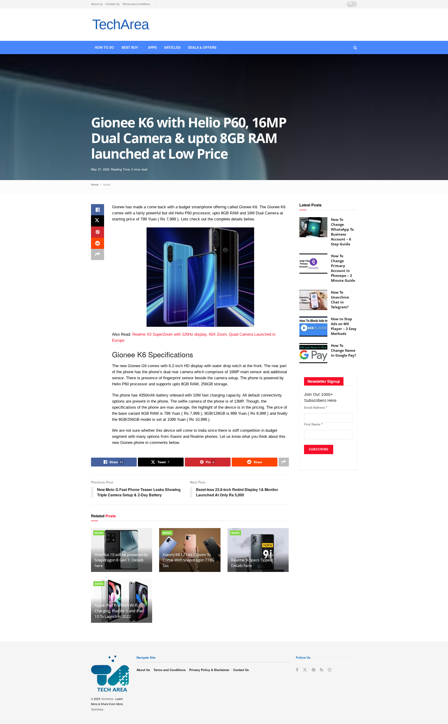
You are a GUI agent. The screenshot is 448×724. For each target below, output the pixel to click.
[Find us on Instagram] (329, 669)
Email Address (315, 407)
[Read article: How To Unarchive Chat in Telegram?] (313, 300)
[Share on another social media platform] (97, 254)
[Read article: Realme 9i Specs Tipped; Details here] (258, 550)
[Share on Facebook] (97, 209)
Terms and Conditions (136, 4)
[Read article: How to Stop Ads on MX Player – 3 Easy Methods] (313, 327)
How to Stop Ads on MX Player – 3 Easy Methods (344, 326)
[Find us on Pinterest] (313, 669)
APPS (152, 47)
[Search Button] (355, 47)
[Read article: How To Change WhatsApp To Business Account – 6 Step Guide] (313, 227)
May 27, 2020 (100, 169)
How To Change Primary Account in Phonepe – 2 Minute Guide (343, 268)
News (106, 184)
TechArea (120, 24)
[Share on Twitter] (97, 220)
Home (95, 184)
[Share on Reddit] (97, 243)
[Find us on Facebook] (297, 669)
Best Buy (130, 47)
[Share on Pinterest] (97, 232)
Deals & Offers (202, 47)
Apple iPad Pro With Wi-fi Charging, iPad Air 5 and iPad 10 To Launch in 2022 (119, 610)
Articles (172, 47)
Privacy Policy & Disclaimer (209, 670)
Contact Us (112, 4)
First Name (313, 424)
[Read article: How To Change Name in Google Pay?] (313, 353)
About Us (97, 4)
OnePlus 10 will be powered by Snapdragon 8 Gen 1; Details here (121, 560)
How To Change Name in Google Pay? (343, 350)
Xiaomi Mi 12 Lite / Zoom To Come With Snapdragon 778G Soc (188, 560)
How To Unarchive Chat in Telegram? (340, 299)
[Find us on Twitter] (305, 669)
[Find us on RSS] (321, 669)
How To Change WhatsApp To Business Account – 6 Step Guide (342, 231)
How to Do (104, 47)
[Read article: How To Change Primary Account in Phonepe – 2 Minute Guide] (313, 264)
